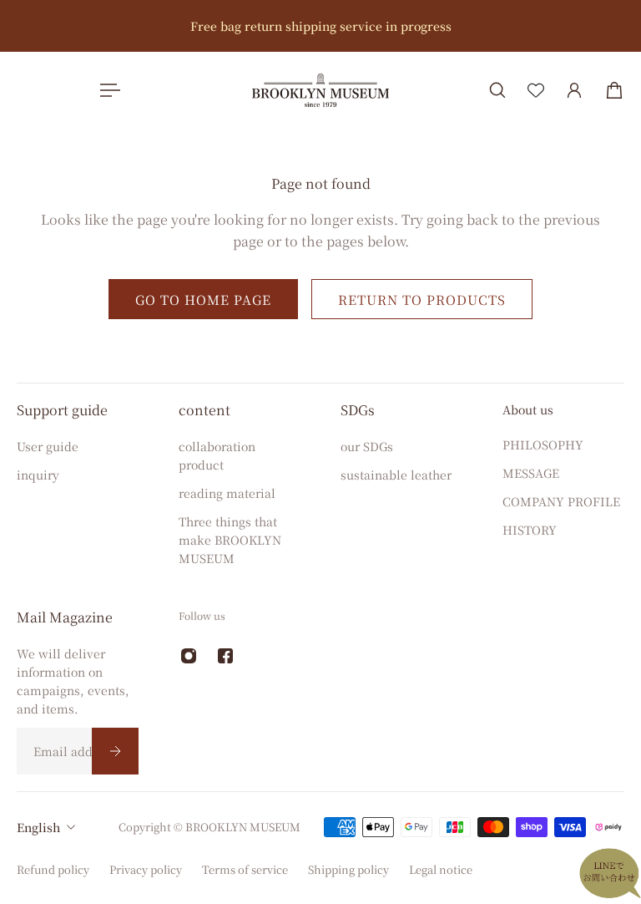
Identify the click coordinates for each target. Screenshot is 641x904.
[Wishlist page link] (535, 90)
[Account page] (574, 90)
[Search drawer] (497, 90)
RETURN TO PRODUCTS (422, 299)
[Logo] (320, 90)
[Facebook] (225, 655)
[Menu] (107, 90)
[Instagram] (188, 655)
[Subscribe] (115, 751)
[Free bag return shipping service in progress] (320, 26)
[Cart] (614, 90)
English (38, 827)
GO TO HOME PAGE (203, 299)
